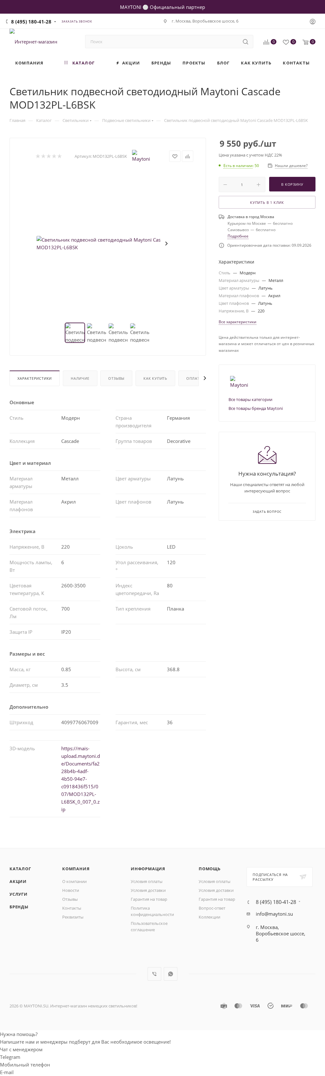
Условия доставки (148, 890)
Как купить (155, 378)
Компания (76, 869)
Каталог (20, 869)
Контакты (71, 908)
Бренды (19, 907)
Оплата (194, 378)
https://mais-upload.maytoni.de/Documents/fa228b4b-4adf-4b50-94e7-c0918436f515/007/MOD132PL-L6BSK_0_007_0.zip (80, 778)
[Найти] (245, 41)
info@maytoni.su (274, 914)
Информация (148, 869)
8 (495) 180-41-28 (31, 21)
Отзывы (116, 378)
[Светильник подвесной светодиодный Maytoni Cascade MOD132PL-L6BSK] (107, 243)
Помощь (210, 869)
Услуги (19, 894)
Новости (70, 890)
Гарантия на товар (149, 899)
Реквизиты (72, 917)
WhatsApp (170, 974)
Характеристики (34, 378)
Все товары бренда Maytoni (256, 408)
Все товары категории (250, 399)
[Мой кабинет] (312, 22)
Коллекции (209, 917)
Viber (154, 974)
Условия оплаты (146, 881)
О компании (74, 881)
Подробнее (238, 236)
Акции (18, 881)
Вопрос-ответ (212, 908)
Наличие (80, 378)
